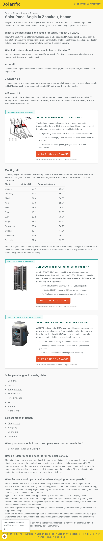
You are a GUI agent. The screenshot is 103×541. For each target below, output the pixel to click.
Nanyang (12, 428)
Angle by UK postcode (68, 534)
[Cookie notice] (4, 536)
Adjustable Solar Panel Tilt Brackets (59, 117)
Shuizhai (12, 381)
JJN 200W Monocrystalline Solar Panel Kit (62, 267)
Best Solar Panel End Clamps (24, 449)
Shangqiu (13, 432)
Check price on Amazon (53, 154)
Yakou (11, 402)
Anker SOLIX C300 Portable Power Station (62, 322)
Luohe (11, 385)
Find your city (10, 534)
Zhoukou (34, 13)
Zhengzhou (14, 423)
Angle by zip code (44, 534)
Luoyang (12, 436)
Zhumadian (14, 394)
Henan (24, 13)
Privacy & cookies (55, 537)
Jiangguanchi (15, 389)
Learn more (17, 525)
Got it (6, 529)
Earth (7, 13)
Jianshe (12, 406)
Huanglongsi (14, 411)
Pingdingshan (15, 398)
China (16, 13)
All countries (26, 534)
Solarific (12, 4)
